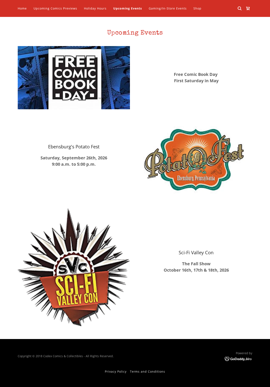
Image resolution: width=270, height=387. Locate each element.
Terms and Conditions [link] (147, 371)
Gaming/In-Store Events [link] (168, 8)
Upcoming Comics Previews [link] (55, 8)
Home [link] (22, 8)
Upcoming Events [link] (127, 8)
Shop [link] (197, 8)
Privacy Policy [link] (116, 371)
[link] (248, 8)
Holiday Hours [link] (95, 8)
